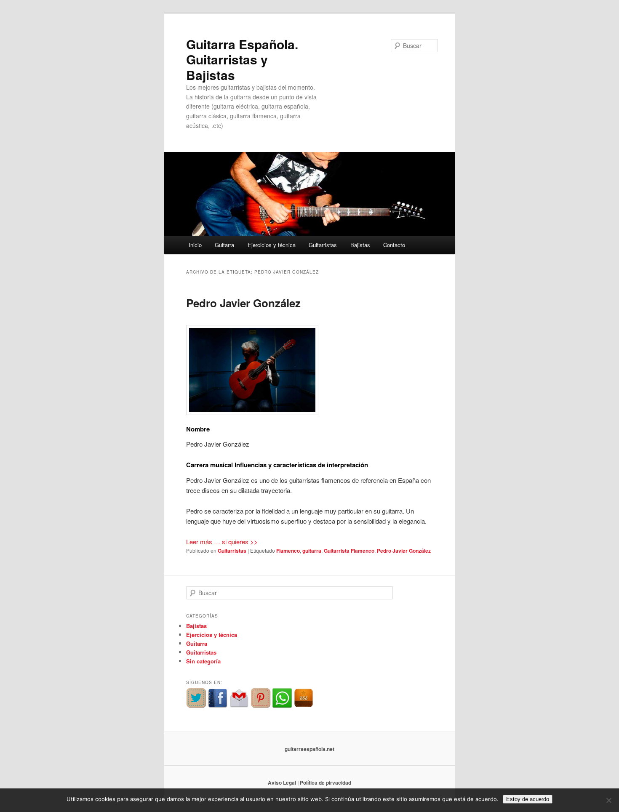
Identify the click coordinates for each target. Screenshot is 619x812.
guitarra (311, 550)
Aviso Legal (282, 782)
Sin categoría (203, 661)
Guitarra (224, 245)
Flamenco (288, 550)
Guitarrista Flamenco (349, 550)
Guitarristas (323, 245)
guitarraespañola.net (309, 749)
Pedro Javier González (243, 303)
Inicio (195, 245)
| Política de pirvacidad (324, 782)
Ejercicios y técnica (272, 245)
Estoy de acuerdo (527, 799)
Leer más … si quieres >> (222, 541)
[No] (608, 800)
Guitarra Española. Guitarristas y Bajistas (242, 59)
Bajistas (360, 245)
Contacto (394, 245)
